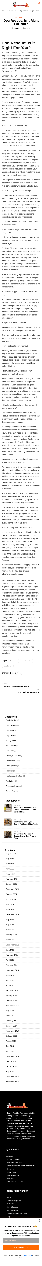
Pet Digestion (11, 766)
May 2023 (10, 925)
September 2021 (12, 945)
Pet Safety (10, 781)
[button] (38, 4)
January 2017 (11, 1026)
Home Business (12, 1210)
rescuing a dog (26, 661)
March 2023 (10, 930)
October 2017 (11, 1001)
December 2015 (12, 1056)
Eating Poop (11, 740)
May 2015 (10, 1071)
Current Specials (12, 1207)
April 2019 (10, 960)
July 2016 (10, 1046)
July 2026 (10, 859)
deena (16, 28)
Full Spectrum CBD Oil (14, 1182)
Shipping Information (13, 1175)
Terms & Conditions (13, 1159)
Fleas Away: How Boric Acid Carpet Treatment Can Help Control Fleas (25, 810)
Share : (5, 673)
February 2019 (12, 965)
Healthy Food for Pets (14, 1162)
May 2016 (10, 1051)
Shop (8, 1217)
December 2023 (12, 914)
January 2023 (11, 935)
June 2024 (10, 909)
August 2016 (11, 1041)
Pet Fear (9, 771)
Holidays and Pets (13, 756)
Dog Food (10, 730)
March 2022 (10, 940)
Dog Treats (10, 735)
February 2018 (12, 990)
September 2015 (12, 1066)
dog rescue (13, 661)
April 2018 (10, 985)
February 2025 (12, 879)
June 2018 (10, 975)
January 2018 (11, 995)
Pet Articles (12, 11)
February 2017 (12, 1021)
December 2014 (12, 1076)
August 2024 (11, 899)
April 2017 (10, 1016)
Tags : (4, 661)
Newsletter (10, 1178)
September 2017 (12, 1006)
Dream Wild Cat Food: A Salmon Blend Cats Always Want (25, 836)
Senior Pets (10, 791)
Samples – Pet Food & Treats (16, 1213)
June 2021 (10, 950)
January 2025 (11, 884)
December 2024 (12, 889)
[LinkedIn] (20, 673)
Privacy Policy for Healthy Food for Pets (20, 1166)
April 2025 (10, 869)
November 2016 (12, 1031)
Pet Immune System (14, 776)
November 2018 (12, 970)
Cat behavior (11, 720)
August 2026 (11, 854)
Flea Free (10, 751)
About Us (9, 1156)
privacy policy (27, 1255)
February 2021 (12, 955)
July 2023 (10, 920)
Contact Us (10, 1204)
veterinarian (7, 666)
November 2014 (12, 1082)
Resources (10, 1169)
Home (3, 11)
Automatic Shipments (14, 1200)
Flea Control (11, 746)
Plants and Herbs (13, 786)
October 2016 (11, 1036)
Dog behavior (11, 725)
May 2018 (10, 980)
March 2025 (10, 874)
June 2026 (10, 864)
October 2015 (11, 1061)
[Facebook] (10, 673)
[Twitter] (15, 673)
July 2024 (10, 904)
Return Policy (11, 1172)
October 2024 (11, 894)
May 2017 (10, 1011)
